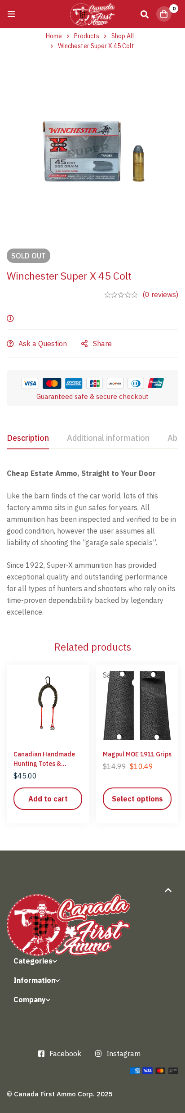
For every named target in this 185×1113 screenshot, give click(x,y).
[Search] (145, 14)
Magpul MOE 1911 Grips (137, 754)
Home (54, 36)
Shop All (122, 36)
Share (102, 343)
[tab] (28, 438)
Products (86, 36)
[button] (47, 798)
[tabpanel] (92, 542)
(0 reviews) (160, 294)
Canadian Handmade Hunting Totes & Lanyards (44, 763)
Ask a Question (42, 343)
